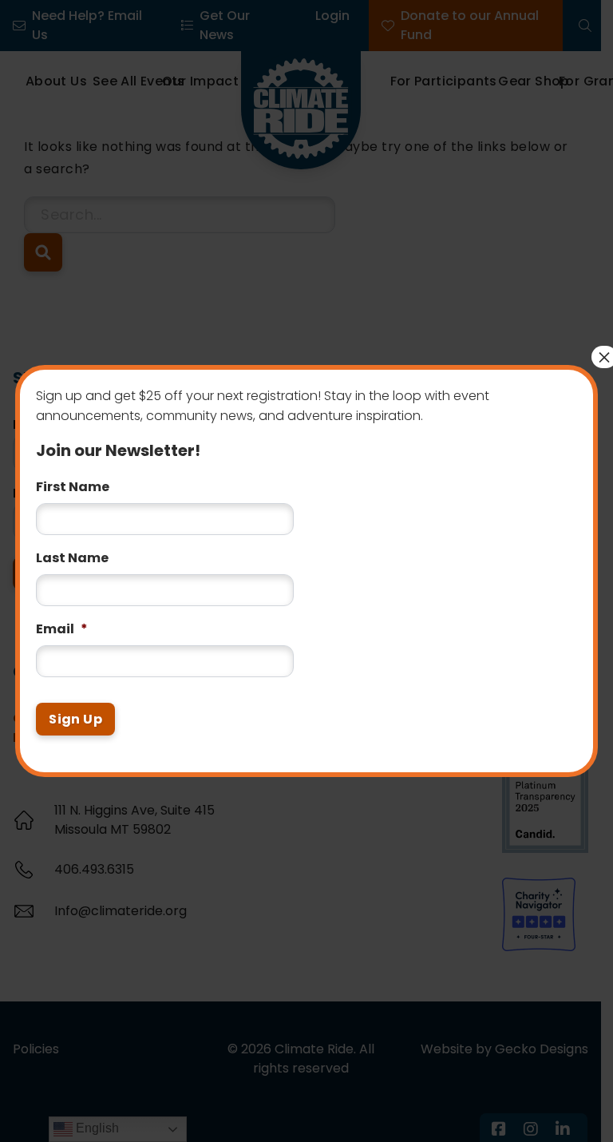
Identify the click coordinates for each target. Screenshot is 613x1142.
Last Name (72, 558)
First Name (72, 487)
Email (62, 629)
